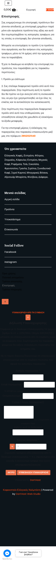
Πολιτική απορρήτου (13, 277)
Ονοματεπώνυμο (12, 395)
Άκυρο (11, 472)
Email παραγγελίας (12, 384)
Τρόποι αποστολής (12, 281)
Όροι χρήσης (9, 273)
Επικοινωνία (11, 229)
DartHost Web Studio (28, 494)
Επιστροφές (8, 285)
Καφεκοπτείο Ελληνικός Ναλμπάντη (22, 490)
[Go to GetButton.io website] (7, 559)
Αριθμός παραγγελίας (28, 370)
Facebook (10, 252)
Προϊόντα (9, 209)
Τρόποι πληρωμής (12, 289)
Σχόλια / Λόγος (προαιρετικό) (28, 402)
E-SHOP (50, 9)
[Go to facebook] (7, 553)
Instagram (10, 262)
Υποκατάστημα (12, 219)
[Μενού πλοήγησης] (8, 3)
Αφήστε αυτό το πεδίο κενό (28, 427)
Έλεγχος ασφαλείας (28, 440)
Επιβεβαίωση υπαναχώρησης (34, 472)
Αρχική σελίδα (11, 199)
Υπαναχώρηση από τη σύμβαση (28, 312)
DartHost (35, 480)
